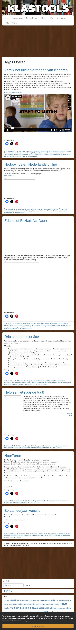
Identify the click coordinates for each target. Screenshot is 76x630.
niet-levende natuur (27, 327)
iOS (70, 415)
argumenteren (17, 382)
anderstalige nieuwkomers (18, 211)
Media (43, 18)
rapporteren (15, 384)
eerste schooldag (29, 604)
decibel (42, 446)
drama (10, 604)
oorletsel (33, 447)
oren (37, 447)
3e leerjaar (44, 151)
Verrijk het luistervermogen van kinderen (36, 69)
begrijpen (28, 211)
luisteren (31, 154)
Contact (14, 23)
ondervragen (7, 384)
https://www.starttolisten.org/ (13, 92)
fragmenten (25, 154)
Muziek (19, 153)
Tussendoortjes (8, 154)
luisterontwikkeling (57, 154)
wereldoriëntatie (64, 327)
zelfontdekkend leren (13, 328)
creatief (61, 600)
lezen (38, 211)
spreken (51, 327)
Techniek (60, 323)
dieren (47, 325)
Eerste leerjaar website (22, 510)
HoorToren (12, 455)
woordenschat (8, 212)
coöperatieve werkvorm (38, 382)
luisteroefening (48, 154)
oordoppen (27, 447)
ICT (41, 604)
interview (54, 382)
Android (69, 413)
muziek (68, 154)
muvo (64, 154)
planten (47, 327)
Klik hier (26, 481)
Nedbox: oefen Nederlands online (30, 164)
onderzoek (36, 327)
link (25, 535)
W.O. (51, 18)
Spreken (56, 209)
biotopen (36, 325)
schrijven (57, 211)
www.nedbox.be (9, 176)
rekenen (53, 607)
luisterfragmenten (38, 154)
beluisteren (18, 154)
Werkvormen (61, 18)
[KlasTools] (38, 7)
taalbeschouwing (55, 535)
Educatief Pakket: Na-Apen (25, 220)
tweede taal (63, 211)
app (38, 446)
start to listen (21, 156)
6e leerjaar (63, 151)
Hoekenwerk (53, 323)
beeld (13, 600)
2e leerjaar (37, 151)
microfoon (21, 447)
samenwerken (61, 608)
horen (6, 447)
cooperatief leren (26, 382)
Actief (38, 323)
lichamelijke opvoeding (17, 535)
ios (9, 447)
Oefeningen (44, 209)
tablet (47, 447)
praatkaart (7, 502)
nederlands (49, 211)
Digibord (68, 151)
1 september (7, 600)
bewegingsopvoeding (56, 533)
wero (5, 328)
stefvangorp (22, 151)
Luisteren (10, 153)
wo (26, 502)
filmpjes (34, 211)
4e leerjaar (50, 151)
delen (65, 600)
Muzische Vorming (27, 153)
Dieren (42, 323)
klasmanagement (48, 604)
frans (37, 604)
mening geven (67, 382)
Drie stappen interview (22, 336)
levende (63, 325)
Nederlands (35, 153)
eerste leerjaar (66, 533)
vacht (55, 327)
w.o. (59, 327)
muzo (16, 156)
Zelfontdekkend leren (25, 325)
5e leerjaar (56, 151)
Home (7, 18)
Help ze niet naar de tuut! (24, 392)
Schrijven (50, 209)
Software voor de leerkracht (46, 153)
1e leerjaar (31, 151)
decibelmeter (47, 446)
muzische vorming (9, 156)
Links (7, 23)
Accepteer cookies (38, 626)
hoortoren (56, 501)
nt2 (53, 211)
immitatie (57, 325)
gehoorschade (60, 446)
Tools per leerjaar (32, 18)
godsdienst (7, 535)
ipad (11, 447)
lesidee (57, 604)
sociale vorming (23, 384)
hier (8, 517)
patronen (41, 327)
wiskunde (7, 537)
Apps (28, 446)
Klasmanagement (17, 18)
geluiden (51, 501)
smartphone (42, 447)
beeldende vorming (23, 600)
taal (34, 384)
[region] (38, 621)
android (34, 446)
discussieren (48, 382)
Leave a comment (32, 156)
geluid (66, 446)
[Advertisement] (38, 42)
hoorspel (52, 325)
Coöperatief (51, 381)
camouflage (42, 325)
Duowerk (47, 323)
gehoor (54, 446)
